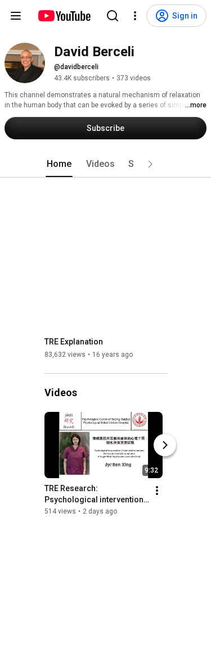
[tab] (59, 164)
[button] (150, 164)
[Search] (112, 15)
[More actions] (157, 490)
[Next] (165, 445)
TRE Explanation (73, 341)
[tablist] (106, 164)
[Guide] (16, 15)
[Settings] (135, 15)
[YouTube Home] (63, 15)
